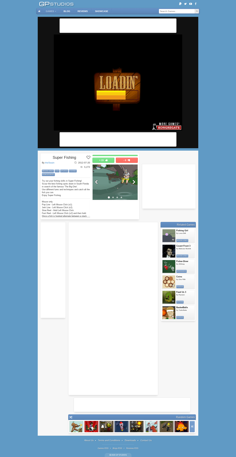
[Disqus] (113, 266)
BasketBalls (182, 307)
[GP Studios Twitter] (185, 4)
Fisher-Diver (182, 261)
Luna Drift (182, 233)
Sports (64, 171)
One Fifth (182, 279)
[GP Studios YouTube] (190, 4)
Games (50, 11)
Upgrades (181, 271)
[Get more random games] (192, 426)
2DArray (182, 264)
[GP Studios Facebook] (195, 4)
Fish (57, 171)
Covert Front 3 (183, 246)
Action (180, 302)
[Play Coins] (168, 281)
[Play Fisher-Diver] (168, 266)
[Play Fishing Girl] (168, 235)
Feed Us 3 (181, 292)
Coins (179, 276)
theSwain (49, 162)
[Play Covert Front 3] (168, 251)
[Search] (197, 11)
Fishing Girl (182, 230)
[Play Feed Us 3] (168, 297)
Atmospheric (48, 174)
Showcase (101, 11)
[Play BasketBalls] (168, 312)
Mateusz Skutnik (185, 248)
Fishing (73, 171)
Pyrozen (182, 295)
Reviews (83, 11)
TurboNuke (183, 310)
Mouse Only (48, 171)
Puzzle (180, 286)
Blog (67, 11)
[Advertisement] (118, 25)
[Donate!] (180, 4)
